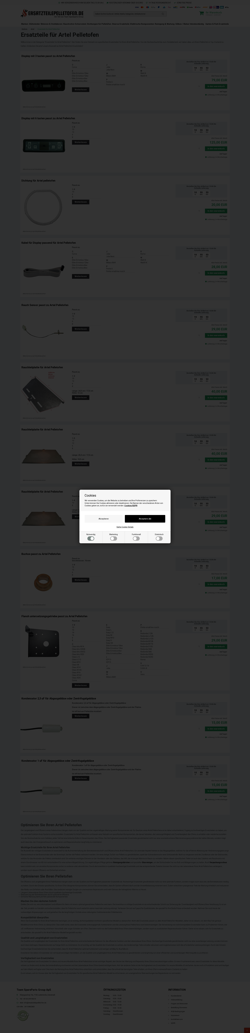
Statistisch (159, 534)
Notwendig (90, 534)
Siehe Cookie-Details (125, 527)
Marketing (113, 534)
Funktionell (136, 534)
